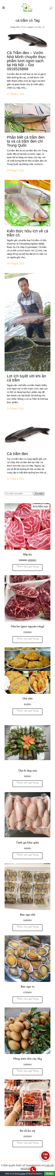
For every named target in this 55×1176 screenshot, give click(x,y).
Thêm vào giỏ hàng (27, 566)
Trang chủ (14, 27)
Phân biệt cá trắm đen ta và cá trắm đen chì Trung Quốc (26, 141)
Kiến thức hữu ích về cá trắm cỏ (27, 233)
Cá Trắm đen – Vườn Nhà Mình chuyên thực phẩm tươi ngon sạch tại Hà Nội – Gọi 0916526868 (26, 61)
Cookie (22, 1174)
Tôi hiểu (49, 1174)
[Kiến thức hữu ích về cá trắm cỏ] (27, 203)
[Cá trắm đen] (27, 433)
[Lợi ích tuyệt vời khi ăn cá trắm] (27, 322)
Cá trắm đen (17, 453)
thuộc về (20, 1165)
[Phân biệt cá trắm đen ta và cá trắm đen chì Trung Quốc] (27, 118)
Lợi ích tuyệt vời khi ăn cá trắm (26, 378)
